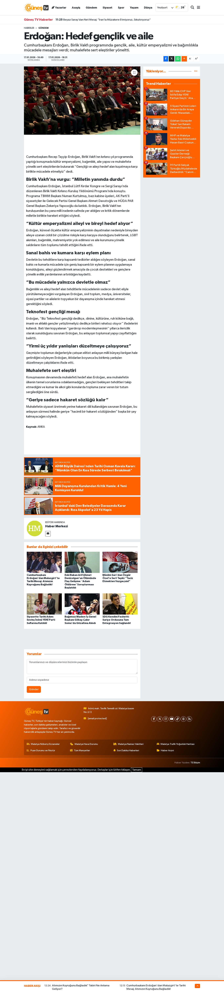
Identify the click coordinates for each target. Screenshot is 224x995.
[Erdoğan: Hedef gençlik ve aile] (82, 100)
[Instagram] (165, 719)
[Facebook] (154, 719)
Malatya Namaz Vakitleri (130, 744)
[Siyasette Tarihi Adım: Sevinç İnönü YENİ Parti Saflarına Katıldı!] (44, 604)
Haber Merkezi (56, 526)
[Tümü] (195, 71)
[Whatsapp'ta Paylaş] (178, 59)
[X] (160, 719)
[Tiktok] (177, 719)
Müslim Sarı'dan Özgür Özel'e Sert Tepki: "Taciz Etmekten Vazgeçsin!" (117, 578)
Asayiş (76, 7)
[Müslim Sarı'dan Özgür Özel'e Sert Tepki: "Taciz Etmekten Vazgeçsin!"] (120, 562)
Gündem (91, 7)
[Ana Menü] (197, 7)
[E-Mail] (48, 533)
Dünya (148, 7)
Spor (121, 7)
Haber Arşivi (167, 750)
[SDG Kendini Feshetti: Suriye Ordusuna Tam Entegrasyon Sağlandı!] (120, 604)
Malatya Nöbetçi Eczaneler (45, 744)
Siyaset (107, 7)
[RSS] (189, 719)
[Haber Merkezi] (34, 528)
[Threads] (183, 719)
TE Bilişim (195, 762)
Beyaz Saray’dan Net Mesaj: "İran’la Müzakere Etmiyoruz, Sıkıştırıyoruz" (103, 19)
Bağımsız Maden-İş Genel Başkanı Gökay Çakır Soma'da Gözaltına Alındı (80, 619)
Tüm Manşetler (82, 750)
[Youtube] (171, 719)
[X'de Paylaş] (171, 59)
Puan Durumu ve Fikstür (43, 750)
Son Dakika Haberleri (128, 750)
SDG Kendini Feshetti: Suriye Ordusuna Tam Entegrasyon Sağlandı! (116, 619)
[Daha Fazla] (184, 59)
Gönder (34, 689)
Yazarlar (60, 7)
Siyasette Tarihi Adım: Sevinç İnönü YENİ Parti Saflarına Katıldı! (41, 619)
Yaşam (134, 7)
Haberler (29, 28)
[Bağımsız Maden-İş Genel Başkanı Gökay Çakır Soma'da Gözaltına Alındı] (82, 604)
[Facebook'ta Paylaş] (165, 59)
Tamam (136, 769)
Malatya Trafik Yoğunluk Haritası (177, 744)
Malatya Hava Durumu (86, 744)
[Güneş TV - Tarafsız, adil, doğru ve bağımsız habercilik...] (36, 7)
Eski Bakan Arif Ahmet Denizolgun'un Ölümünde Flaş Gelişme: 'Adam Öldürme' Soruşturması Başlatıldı (80, 581)
